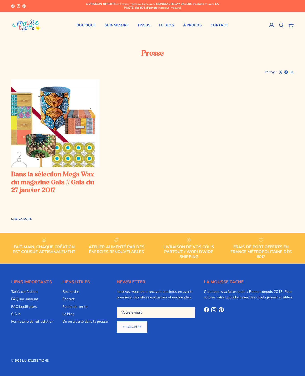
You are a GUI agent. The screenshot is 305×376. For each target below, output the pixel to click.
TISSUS (144, 25)
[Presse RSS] (292, 72)
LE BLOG (166, 25)
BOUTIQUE (86, 25)
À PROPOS (192, 25)
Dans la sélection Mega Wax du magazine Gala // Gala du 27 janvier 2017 (52, 182)
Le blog (68, 314)
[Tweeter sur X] (280, 72)
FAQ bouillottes (24, 306)
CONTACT (219, 25)
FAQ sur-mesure (24, 299)
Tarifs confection (24, 291)
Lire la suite (21, 219)
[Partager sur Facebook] (286, 72)
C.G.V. (16, 314)
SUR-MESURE (117, 25)
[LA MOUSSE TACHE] (26, 25)
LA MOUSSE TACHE (35, 361)
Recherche (70, 291)
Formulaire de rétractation (32, 321)
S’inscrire (132, 327)
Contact (68, 299)
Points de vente (75, 306)
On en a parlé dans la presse (85, 321)
